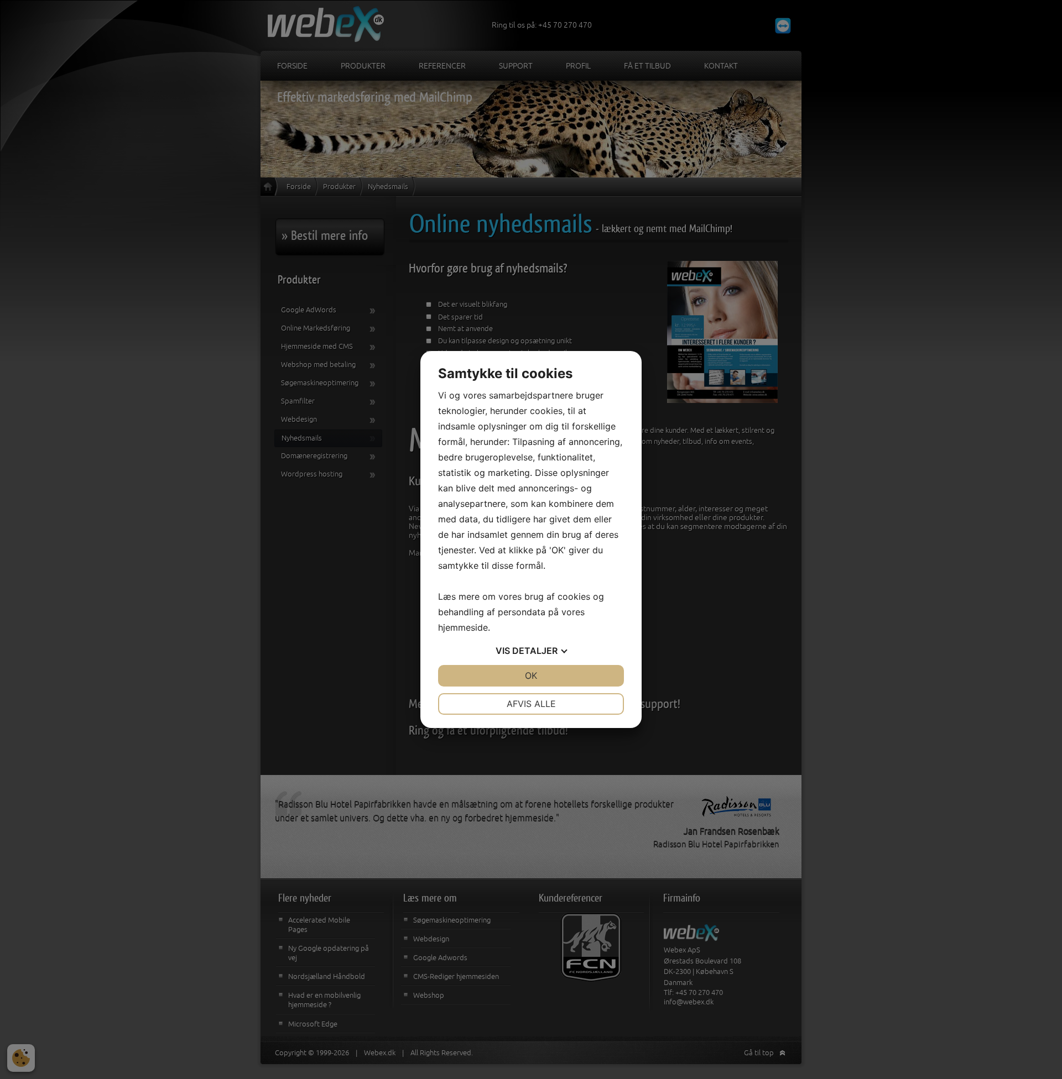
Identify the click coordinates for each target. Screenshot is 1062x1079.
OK (531, 675)
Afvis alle (531, 703)
